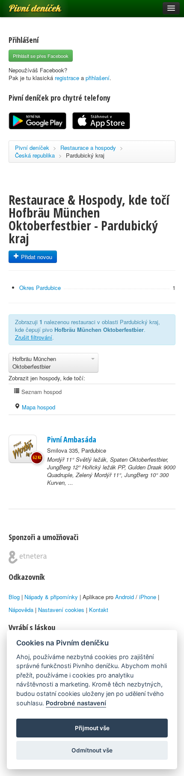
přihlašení (98, 78)
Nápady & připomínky (51, 597)
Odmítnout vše (92, 750)
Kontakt (98, 610)
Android (124, 597)
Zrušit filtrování (33, 337)
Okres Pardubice (40, 288)
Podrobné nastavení (76, 703)
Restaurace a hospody (88, 147)
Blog (14, 597)
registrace (67, 78)
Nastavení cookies (61, 610)
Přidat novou (35, 257)
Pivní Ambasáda (71, 439)
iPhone (147, 597)
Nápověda (21, 610)
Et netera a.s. (28, 557)
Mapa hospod (37, 407)
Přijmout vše (92, 728)
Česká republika (35, 155)
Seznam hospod (41, 392)
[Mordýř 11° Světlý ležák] (23, 449)
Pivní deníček (25, 5)
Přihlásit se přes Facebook (40, 55)
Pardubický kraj (85, 155)
